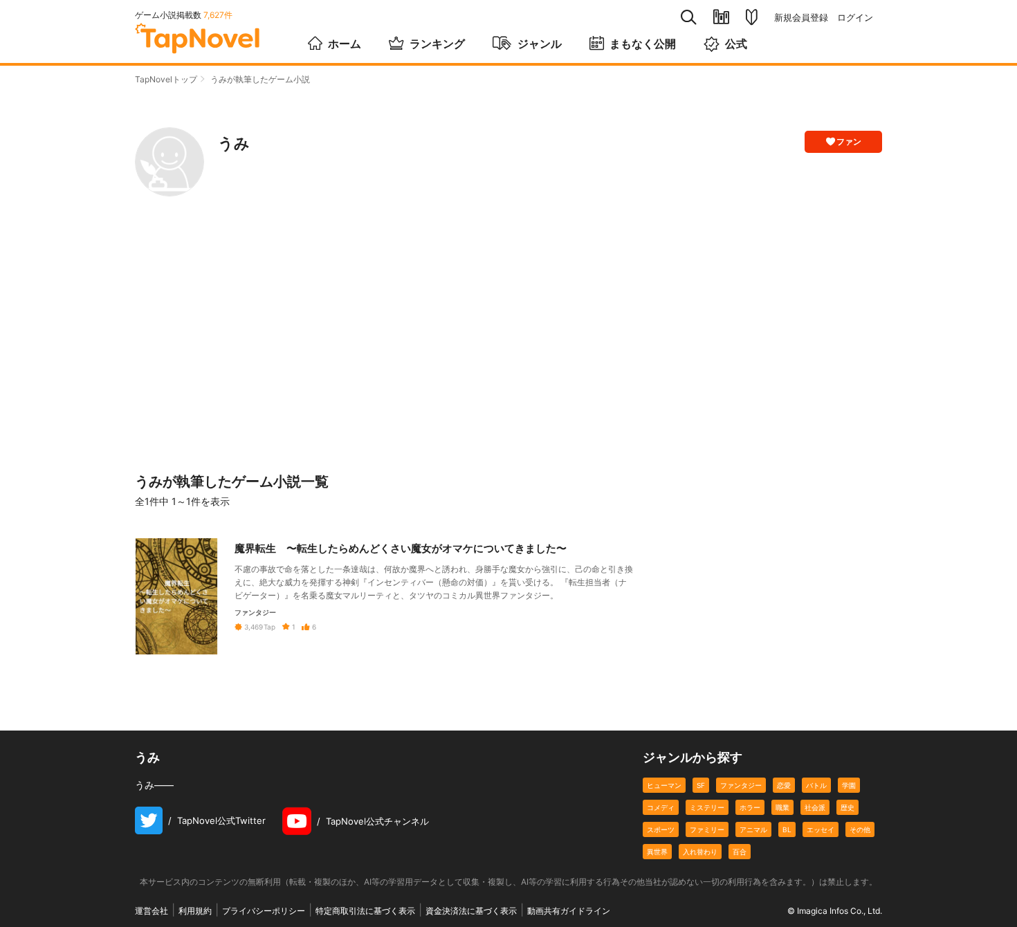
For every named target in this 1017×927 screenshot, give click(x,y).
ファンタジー (741, 785)
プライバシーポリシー (263, 911)
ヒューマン (664, 785)
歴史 (847, 807)
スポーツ (661, 829)
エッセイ (820, 829)
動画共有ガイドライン (568, 911)
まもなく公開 (643, 44)
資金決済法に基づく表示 (471, 911)
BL (786, 829)
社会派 (815, 807)
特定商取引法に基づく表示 (365, 911)
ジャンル (539, 44)
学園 (849, 785)
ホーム (344, 44)
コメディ (661, 807)
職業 (782, 807)
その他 (860, 829)
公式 (736, 44)
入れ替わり (700, 851)
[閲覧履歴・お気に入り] (721, 17)
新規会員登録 (801, 17)
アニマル (753, 829)
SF (701, 785)
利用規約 (195, 911)
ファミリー (707, 829)
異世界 (657, 851)
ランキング (437, 44)
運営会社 (151, 911)
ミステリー (707, 807)
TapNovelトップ (166, 79)
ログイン (855, 17)
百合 (739, 851)
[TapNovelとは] (752, 17)
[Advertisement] (508, 335)
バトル (816, 785)
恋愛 (784, 785)
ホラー (750, 807)
